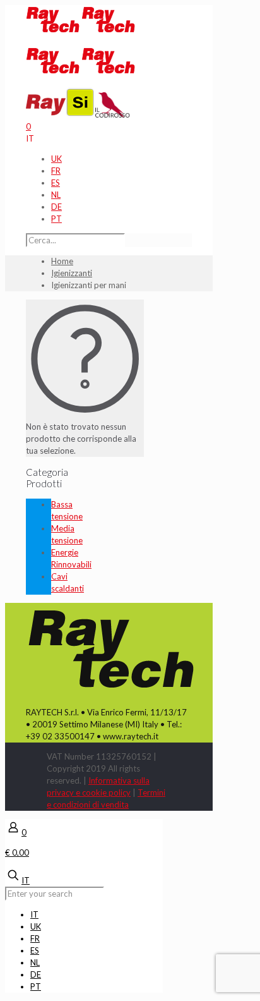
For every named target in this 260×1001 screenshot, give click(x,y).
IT (30, 138)
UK (56, 159)
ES (55, 183)
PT (56, 219)
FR (56, 171)
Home (62, 261)
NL (56, 195)
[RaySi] (60, 114)
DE (56, 207)
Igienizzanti (71, 273)
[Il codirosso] (112, 114)
